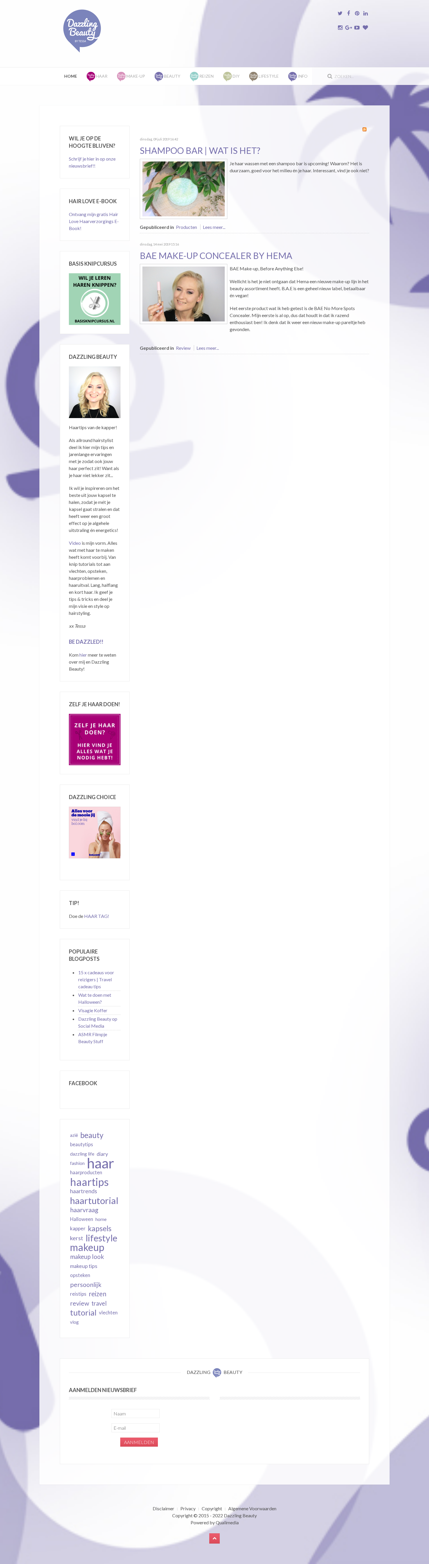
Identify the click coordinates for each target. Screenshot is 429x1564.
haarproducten (86, 1172)
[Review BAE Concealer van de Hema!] (183, 293)
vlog (74, 1322)
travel (99, 1303)
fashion (77, 1163)
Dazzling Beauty (240, 1515)
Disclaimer (163, 1508)
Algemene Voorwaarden (252, 1508)
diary (102, 1154)
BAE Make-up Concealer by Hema (216, 255)
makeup (87, 1247)
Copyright (212, 1508)
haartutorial (94, 1200)
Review (183, 348)
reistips (78, 1294)
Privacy (188, 1508)
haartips (89, 1182)
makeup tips (83, 1266)
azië (74, 1135)
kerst (76, 1237)
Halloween (81, 1219)
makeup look (87, 1256)
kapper (78, 1228)
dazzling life (82, 1153)
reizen (97, 1294)
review (79, 1303)
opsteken (80, 1275)
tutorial (83, 1312)
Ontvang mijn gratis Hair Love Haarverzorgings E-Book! (94, 221)
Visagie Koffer (92, 1010)
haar (100, 1163)
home (101, 1219)
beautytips (81, 1144)
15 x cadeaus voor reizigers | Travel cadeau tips (96, 979)
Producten (186, 227)
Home (70, 76)
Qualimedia (227, 1522)
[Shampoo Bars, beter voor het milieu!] (183, 188)
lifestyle (101, 1238)
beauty (91, 1135)
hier (83, 654)
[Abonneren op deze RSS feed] (364, 129)
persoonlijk (86, 1284)
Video (75, 543)
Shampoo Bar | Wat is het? (200, 150)
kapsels (99, 1228)
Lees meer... (214, 227)
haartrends (83, 1191)
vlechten (108, 1312)
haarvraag (84, 1210)
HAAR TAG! (96, 916)
